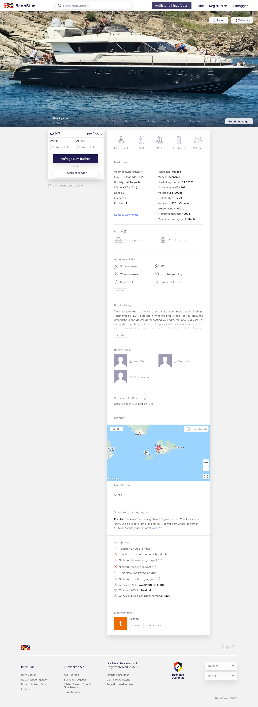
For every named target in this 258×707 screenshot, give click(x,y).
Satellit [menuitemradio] (117, 428)
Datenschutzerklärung (34, 684)
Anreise (54, 140)
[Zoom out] (206, 468)
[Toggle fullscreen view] (206, 476)
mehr (155, 528)
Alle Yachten (71, 674)
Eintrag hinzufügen (118, 674)
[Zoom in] (206, 462)
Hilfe (200, 6)
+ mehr (121, 290)
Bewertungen (72, 692)
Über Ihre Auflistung (118, 679)
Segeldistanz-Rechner (120, 684)
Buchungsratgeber (75, 679)
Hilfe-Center (28, 674)
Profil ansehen (154, 625)
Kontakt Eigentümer (126, 214)
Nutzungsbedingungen (34, 679)
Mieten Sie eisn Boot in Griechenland (78, 686)
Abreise (80, 140)
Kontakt (136, 625)
